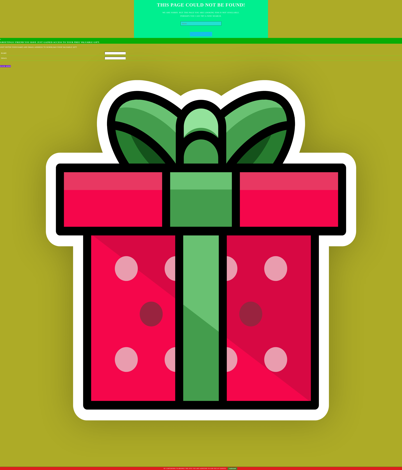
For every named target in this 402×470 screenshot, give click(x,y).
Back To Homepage (201, 34)
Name (4, 53)
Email (4, 58)
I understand (232, 468)
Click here (5, 66)
